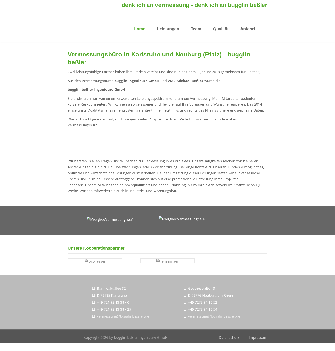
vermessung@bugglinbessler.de (123, 316)
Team (196, 28)
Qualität (221, 28)
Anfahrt (247, 28)
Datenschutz (229, 337)
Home (139, 28)
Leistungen (168, 28)
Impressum (258, 337)
